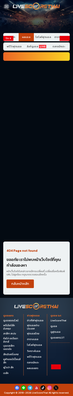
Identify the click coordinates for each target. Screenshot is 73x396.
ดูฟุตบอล (55, 332)
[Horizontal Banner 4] (36, 115)
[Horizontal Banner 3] (36, 100)
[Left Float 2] (8, 94)
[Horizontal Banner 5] (36, 129)
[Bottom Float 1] (36, 390)
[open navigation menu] (6, 6)
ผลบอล (26, 37)
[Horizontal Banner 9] (36, 159)
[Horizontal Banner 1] (36, 71)
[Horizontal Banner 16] (36, 217)
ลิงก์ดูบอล (36, 46)
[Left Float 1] (8, 59)
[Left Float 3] (8, 128)
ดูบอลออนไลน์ (10, 320)
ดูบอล (53, 326)
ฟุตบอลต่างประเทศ (33, 327)
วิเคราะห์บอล (33, 351)
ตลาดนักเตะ (59, 46)
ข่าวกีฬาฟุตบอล (35, 320)
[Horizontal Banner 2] (36, 85)
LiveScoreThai (58, 320)
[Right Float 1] (65, 59)
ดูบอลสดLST (57, 337)
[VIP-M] (36, 22)
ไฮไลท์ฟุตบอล (43, 37)
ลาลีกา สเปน (9, 333)
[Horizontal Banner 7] (36, 144)
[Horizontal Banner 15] (36, 203)
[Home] (36, 6)
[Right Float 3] (65, 128)
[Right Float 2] (65, 94)
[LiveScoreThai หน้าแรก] (36, 307)
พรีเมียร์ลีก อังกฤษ (9, 327)
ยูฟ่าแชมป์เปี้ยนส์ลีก (12, 361)
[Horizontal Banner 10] (36, 173)
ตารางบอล (32, 339)
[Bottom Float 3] (36, 380)
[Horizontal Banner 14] (36, 188)
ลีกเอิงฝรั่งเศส (11, 354)
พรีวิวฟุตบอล (14, 46)
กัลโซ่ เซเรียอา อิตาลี (10, 340)
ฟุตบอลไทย (33, 333)
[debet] (36, 373)
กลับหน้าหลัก (20, 283)
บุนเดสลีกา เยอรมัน (8, 347)
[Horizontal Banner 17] (36, 232)
